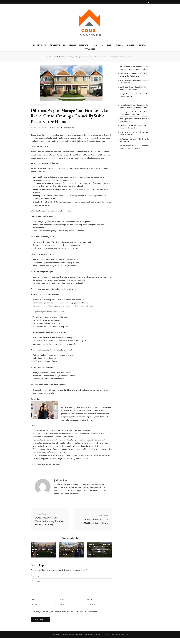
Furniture (83, 45)
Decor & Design (69, 45)
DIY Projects (106, 45)
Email (61, 600)
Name (33, 600)
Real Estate (55, 45)
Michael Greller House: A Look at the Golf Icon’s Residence (70, 551)
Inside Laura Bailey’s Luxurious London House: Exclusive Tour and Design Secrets (42, 550)
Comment (35, 576)
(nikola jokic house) (53, 464)
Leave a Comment (69, 128)
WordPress (115, 634)
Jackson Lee (36, 128)
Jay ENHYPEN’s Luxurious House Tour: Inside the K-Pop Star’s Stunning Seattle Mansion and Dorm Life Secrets (99, 549)
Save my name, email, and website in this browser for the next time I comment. (65, 612)
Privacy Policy (123, 634)
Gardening (131, 45)
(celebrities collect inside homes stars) (61, 289)
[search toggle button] (148, 2)
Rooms (94, 45)
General (142, 45)
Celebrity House (40, 45)
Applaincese (90, 49)
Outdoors (118, 45)
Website (90, 600)
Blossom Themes (97, 634)
